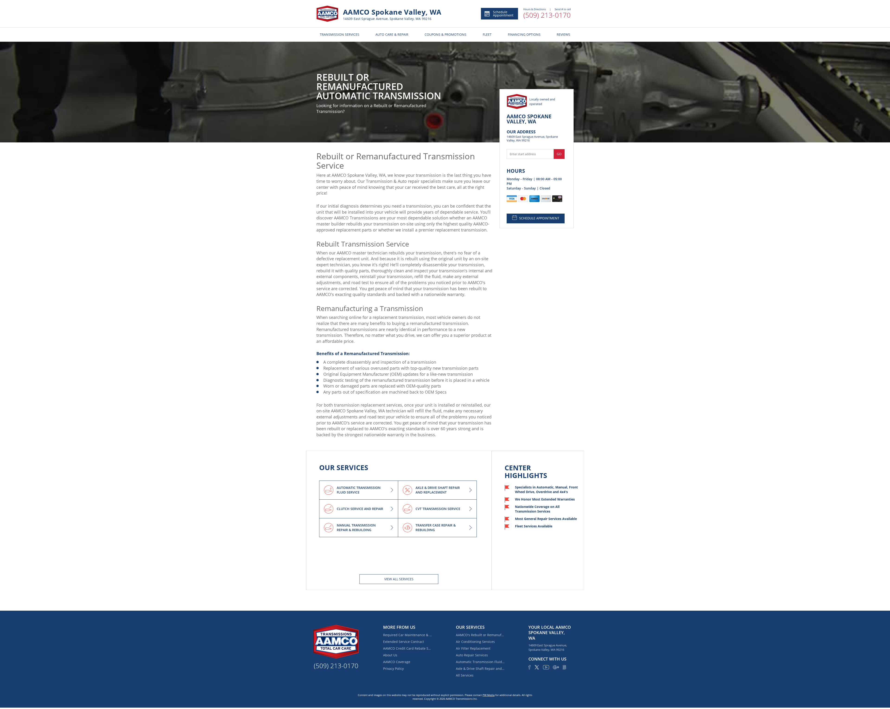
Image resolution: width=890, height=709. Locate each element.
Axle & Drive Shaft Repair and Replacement (480, 668)
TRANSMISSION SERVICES (339, 34)
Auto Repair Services (472, 655)
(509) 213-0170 (547, 15)
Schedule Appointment (503, 13)
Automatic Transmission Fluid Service (480, 662)
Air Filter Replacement (473, 648)
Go (559, 154)
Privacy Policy (393, 668)
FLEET (487, 34)
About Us (390, 655)
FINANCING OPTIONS (524, 34)
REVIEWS (563, 34)
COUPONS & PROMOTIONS (445, 34)
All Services (465, 675)
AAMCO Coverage (396, 662)
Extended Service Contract (403, 641)
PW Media (489, 695)
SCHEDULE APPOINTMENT (539, 218)
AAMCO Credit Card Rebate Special (407, 648)
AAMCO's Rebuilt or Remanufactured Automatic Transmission (480, 635)
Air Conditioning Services (475, 641)
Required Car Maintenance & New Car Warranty (407, 635)
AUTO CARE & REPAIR (391, 34)
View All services (398, 579)
